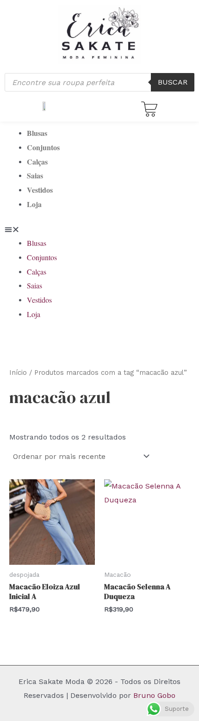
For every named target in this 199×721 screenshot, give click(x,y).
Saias (35, 175)
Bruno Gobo (154, 695)
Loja (34, 204)
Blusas (37, 133)
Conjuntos (43, 147)
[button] (99, 230)
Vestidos (40, 189)
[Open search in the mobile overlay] (99, 82)
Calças (37, 161)
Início (18, 372)
